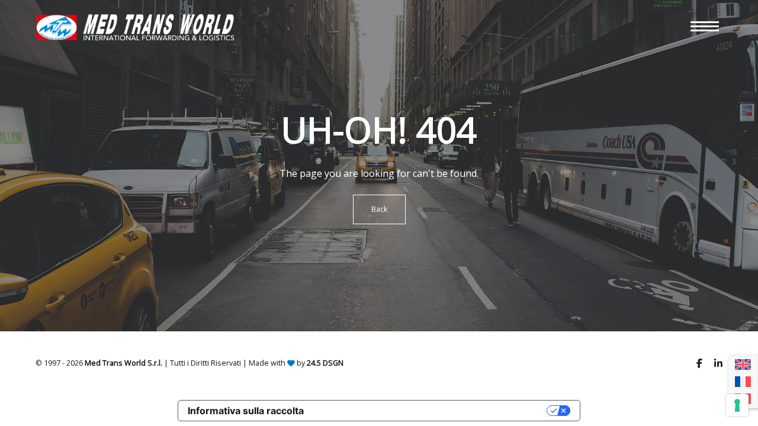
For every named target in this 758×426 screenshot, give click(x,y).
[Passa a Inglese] (743, 364)
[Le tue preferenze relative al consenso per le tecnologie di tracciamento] (737, 405)
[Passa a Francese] (743, 381)
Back (379, 209)
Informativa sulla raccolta (246, 411)
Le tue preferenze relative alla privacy (431, 411)
